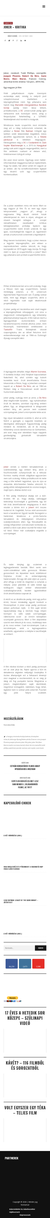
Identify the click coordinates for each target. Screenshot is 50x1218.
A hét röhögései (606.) (13, 835)
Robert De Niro (30, 76)
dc (9, 739)
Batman (29, 131)
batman (27, 736)
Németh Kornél (12, 36)
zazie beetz (40, 748)
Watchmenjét (17, 145)
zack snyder (32, 748)
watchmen (12, 748)
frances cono (35, 739)
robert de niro (30, 745)
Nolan (17, 131)
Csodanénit (33, 142)
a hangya (9, 736)
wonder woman (21, 748)
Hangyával (41, 145)
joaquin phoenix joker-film (18, 742)
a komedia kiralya (19, 736)
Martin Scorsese (38, 371)
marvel (22, 745)
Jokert (31, 507)
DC (21, 110)
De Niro (42, 397)
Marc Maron (19, 79)
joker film (35, 742)
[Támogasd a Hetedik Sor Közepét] (25, 15)
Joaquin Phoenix (12, 76)
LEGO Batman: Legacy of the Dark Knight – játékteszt (21, 901)
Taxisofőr (8, 329)
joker (29, 742)
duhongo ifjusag (15, 739)
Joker (6, 466)
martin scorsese (14, 745)
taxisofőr (38, 745)
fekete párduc (26, 739)
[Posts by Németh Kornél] (5, 36)
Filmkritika (8, 23)
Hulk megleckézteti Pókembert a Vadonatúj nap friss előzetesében (23, 867)
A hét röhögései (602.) (13, 933)
